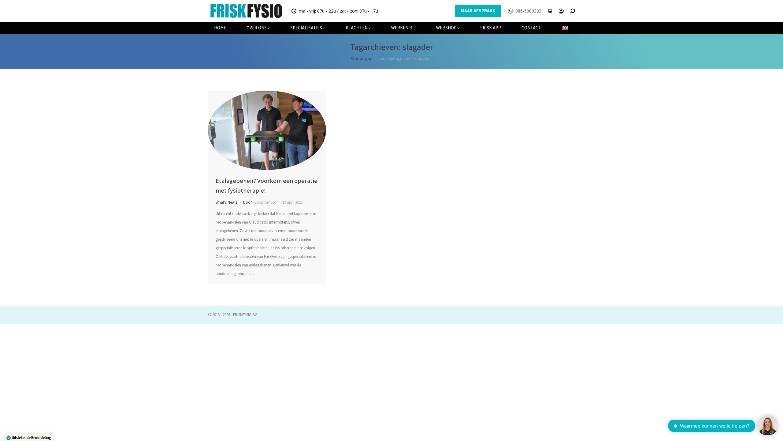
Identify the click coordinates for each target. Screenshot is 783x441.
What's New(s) (227, 202)
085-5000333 (528, 11)
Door (260, 202)
